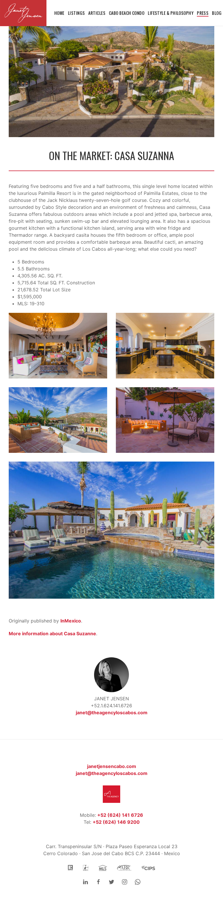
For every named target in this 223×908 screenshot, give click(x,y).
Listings (76, 13)
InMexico (70, 621)
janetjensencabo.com (111, 766)
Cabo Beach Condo (126, 13)
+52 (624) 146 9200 (116, 822)
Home (59, 13)
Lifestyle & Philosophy (170, 13)
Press (202, 13)
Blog (217, 13)
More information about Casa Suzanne (52, 633)
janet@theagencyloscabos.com (112, 712)
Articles (96, 13)
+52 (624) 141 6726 (120, 815)
